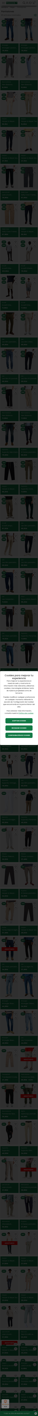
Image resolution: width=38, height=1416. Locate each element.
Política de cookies (26, 713)
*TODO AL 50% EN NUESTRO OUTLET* (17, 1413)
